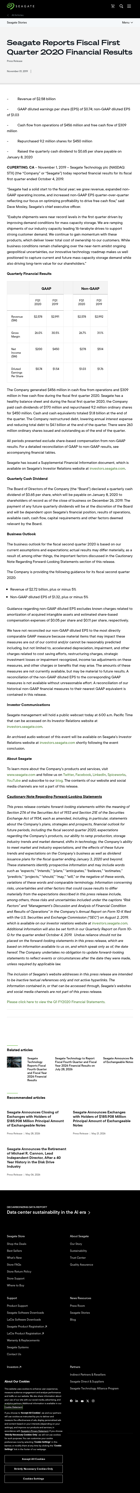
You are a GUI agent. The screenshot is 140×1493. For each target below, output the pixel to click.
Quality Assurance (82, 1264)
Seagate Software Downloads (26, 1312)
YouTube (14, 781)
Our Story (76, 1244)
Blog (73, 1319)
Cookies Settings (15, 1484)
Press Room (78, 1305)
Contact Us (14, 1354)
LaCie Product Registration (24, 1333)
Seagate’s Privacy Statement (34, 1431)
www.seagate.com (21, 775)
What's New (14, 1257)
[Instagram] (93, 1412)
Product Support (17, 1305)
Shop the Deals (17, 1244)
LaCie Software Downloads (24, 1319)
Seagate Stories (17, 22)
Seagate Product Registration (26, 1326)
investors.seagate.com (107, 469)
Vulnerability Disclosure (18, 1478)
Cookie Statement (13, 1407)
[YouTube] (82, 1412)
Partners (75, 1367)
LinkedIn (99, 775)
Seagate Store (16, 1236)
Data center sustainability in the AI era (46, 1212)
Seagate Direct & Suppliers (87, 1381)
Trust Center (78, 1257)
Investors (13, 1367)
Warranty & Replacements (23, 1340)
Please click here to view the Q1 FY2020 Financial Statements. (56, 1002)
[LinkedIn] (76, 1412)
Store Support (16, 1278)
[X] (87, 1412)
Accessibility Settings (17, 1487)
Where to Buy (16, 1285)
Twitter (68, 775)
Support (12, 1298)
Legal (9, 1465)
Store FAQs (14, 1264)
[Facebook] (71, 1412)
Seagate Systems (18, 1347)
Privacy (10, 1472)
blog (59, 781)
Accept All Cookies (33, 1459)
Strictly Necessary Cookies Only (33, 1469)
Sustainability (79, 1251)
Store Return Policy (19, 1271)
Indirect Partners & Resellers (88, 1374)
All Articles (18, 15)
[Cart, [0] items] (113, 6)
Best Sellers (15, 1251)
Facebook (83, 775)
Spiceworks (117, 775)
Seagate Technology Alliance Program (94, 1388)
